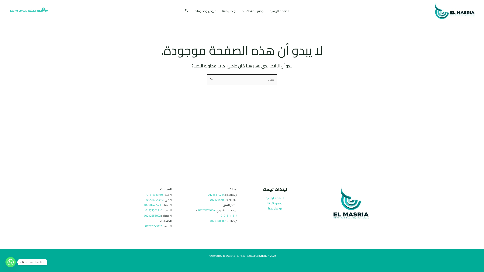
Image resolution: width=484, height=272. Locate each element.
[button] (244, 11)
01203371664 (206, 210)
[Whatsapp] (10, 262)
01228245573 (152, 205)
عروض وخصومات (205, 11)
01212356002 (152, 215)
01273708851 (218, 221)
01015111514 (229, 215)
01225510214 (216, 194)
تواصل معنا (229, 11)
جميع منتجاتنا (274, 203)
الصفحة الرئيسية (279, 11)
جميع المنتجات (255, 11)
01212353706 (155, 194)
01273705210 (153, 210)
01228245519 (154, 199)
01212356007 (218, 199)
